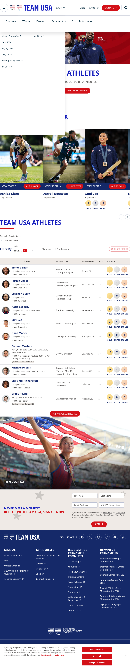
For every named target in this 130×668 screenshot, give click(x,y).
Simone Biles (20, 267)
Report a (14, 578)
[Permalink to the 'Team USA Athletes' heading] (63, 222)
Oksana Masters (22, 346)
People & (77, 571)
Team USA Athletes (13, 555)
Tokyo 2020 (7, 54)
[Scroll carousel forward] (127, 216)
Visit (82, 7)
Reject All (97, 656)
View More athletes (65, 413)
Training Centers (76, 576)
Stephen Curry (21, 293)
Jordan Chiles (20, 280)
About (74, 566)
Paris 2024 (6, 42)
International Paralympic (113, 568)
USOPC (77, 605)
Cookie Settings (96, 649)
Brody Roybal (20, 393)
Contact (74, 610)
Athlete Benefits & (81, 599)
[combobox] (24, 250)
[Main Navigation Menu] (4, 8)
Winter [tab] (26, 21)
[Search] (126, 8)
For (74, 592)
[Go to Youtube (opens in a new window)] (115, 537)
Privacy (115, 515)
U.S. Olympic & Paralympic (17, 572)
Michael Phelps (21, 367)
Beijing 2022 (7, 48)
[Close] (126, 655)
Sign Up (99, 524)
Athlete (13, 565)
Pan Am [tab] (40, 21)
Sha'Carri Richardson (25, 380)
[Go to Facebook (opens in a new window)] (82, 537)
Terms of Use (120, 513)
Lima (39, 36)
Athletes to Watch (76, 90)
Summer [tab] (11, 21)
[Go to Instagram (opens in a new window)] (98, 537)
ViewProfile (9, 187)
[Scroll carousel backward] (121, 216)
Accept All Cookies (96, 663)
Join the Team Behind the (49, 557)
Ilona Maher (19, 333)
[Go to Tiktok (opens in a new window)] (107, 537)
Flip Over (33, 186)
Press (76, 581)
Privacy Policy (107, 513)
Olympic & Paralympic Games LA (113, 606)
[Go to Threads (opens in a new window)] (123, 537)
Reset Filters (121, 249)
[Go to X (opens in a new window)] (90, 537)
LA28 (59, 7)
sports (15, 246)
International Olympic (113, 560)
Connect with (45, 578)
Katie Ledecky (20, 306)
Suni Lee (17, 319)
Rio (8, 66)
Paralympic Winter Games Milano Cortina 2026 (112, 598)
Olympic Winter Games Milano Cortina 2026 (111, 590)
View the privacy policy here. (52, 655)
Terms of (79, 517)
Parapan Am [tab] (59, 21)
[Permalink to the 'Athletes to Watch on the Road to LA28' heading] (70, 117)
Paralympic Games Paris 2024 (111, 581)
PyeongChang (13, 60)
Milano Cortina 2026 (11, 36)
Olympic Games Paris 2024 (113, 574)
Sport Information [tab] (82, 21)
